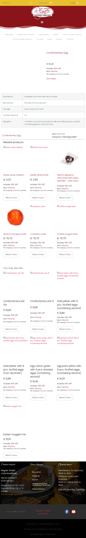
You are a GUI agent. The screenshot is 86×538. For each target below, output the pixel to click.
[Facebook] (67, 512)
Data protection (38, 489)
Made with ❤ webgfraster (16, 511)
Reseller (55, 34)
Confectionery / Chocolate (25, 34)
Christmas (70, 39)
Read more (11, 197)
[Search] (30, 2)
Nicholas (59, 39)
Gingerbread (9, 34)
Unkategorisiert (69, 136)
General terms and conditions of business (41, 484)
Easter (50, 39)
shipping (54, 71)
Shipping (36, 476)
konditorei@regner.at (11, 494)
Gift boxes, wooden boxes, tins (22, 39)
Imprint (35, 480)
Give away (40, 39)
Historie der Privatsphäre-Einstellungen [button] (43, 529)
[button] (74, 3)
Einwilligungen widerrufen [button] (43, 534)
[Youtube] (73, 512)
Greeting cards (44, 34)
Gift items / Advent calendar (72, 34)
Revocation (36, 472)
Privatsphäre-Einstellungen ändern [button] (43, 523)
